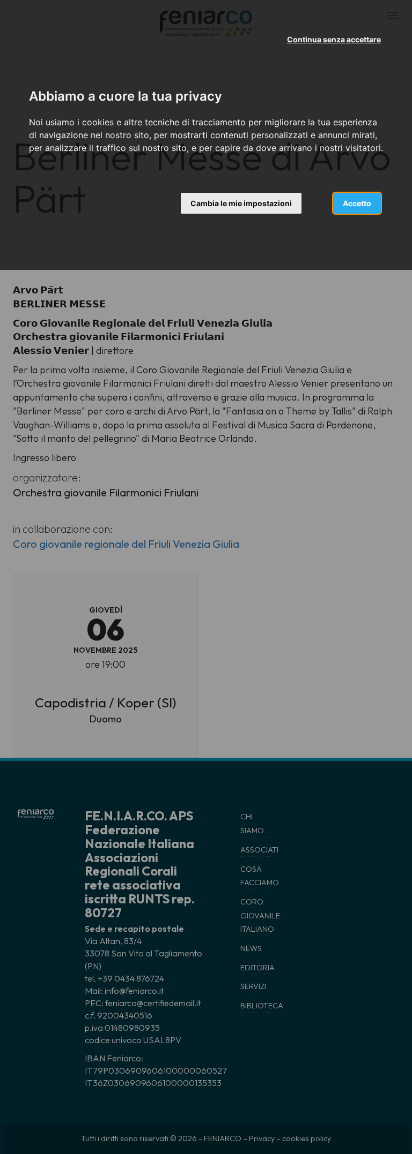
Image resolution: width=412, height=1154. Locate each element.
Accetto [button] (357, 203)
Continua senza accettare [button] (334, 39)
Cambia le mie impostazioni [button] (241, 203)
